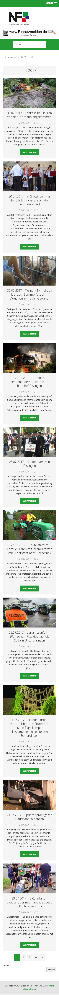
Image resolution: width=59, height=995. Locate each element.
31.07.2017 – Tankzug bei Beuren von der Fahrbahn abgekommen (29, 115)
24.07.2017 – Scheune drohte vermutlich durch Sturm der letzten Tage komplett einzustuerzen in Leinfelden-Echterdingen (29, 728)
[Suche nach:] (29, 44)
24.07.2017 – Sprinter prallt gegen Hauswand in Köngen (29, 817)
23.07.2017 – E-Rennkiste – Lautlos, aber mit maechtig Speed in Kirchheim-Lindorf (29, 902)
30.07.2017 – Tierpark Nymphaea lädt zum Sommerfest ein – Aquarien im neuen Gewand (29, 294)
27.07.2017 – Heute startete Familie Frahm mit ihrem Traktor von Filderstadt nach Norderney (29, 549)
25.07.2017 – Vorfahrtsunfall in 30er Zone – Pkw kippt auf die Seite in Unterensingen (29, 636)
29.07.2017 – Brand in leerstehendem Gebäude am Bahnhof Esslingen (29, 382)
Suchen (6, 965)
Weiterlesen (29, 152)
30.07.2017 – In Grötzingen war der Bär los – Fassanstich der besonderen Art (29, 200)
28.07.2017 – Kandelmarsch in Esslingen (29, 464)
